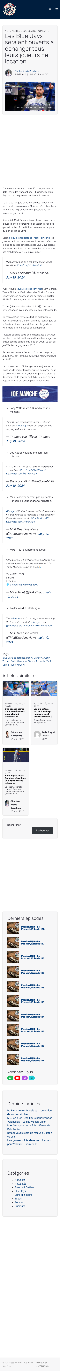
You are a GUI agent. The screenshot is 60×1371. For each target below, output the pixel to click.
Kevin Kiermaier (18, 661)
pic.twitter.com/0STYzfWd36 (21, 473)
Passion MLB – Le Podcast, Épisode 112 (32, 1045)
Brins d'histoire (23, 1194)
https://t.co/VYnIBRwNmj (32, 470)
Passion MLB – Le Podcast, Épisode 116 (32, 986)
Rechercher (14, 824)
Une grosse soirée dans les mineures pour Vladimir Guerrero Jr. (15, 713)
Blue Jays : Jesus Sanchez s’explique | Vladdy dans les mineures (15, 779)
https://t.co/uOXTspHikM (29, 265)
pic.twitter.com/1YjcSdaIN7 (24, 584)
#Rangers (11, 511)
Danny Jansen (34, 657)
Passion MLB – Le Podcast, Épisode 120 (33, 928)
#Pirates (15, 618)
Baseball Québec (25, 1187)
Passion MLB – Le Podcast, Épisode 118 (32, 957)
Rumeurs (20, 1206)
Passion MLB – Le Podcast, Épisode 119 (32, 942)
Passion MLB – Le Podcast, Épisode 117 (32, 971)
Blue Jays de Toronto (13, 657)
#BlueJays (22, 425)
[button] (50, 9)
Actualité (20, 1179)
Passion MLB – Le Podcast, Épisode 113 (32, 1030)
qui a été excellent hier (30, 288)
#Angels (37, 622)
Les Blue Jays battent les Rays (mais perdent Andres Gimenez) (43, 713)
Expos (18, 1198)
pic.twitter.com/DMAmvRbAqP (35, 625)
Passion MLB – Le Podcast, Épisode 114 (32, 1015)
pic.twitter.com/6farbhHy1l (20, 521)
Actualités (20, 1183)
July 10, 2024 (15, 277)
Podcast (19, 1202)
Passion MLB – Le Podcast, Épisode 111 (32, 1059)
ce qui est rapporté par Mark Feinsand (29, 237)
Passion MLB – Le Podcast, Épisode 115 (32, 1001)
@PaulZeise (12, 625)
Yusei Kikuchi (18, 664)
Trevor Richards (36, 661)
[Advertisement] (30, 151)
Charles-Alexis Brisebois (27, 71)
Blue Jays (20, 1191)
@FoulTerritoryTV (40, 518)
